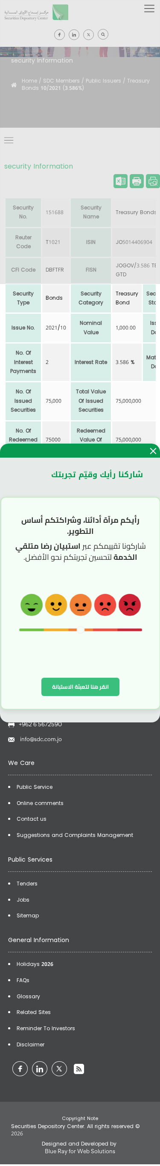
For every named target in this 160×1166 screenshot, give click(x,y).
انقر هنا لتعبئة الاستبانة (80, 687)
